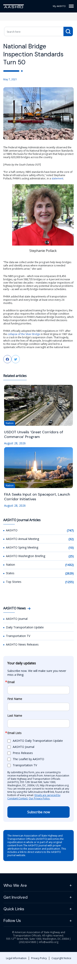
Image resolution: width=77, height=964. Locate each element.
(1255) (69, 582)
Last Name (14, 715)
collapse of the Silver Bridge (24, 334)
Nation (10, 564)
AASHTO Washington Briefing (25, 556)
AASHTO (11, 530)
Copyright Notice (61, 958)
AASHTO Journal (17, 619)
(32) (71, 539)
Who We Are (15, 885)
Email (11, 682)
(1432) (69, 565)
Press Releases (23, 753)
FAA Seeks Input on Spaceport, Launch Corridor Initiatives (37, 497)
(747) (70, 530)
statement (57, 178)
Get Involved (15, 897)
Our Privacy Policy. (39, 798)
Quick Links (13, 908)
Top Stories (13, 582)
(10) (71, 548)
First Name (14, 698)
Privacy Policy (39, 958)
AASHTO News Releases (22, 644)
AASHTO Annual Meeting (22, 539)
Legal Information (16, 958)
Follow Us (12, 920)
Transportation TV (18, 636)
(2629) (69, 573)
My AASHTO (59, 6)
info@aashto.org (48, 942)
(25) (71, 556)
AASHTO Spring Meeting (22, 547)
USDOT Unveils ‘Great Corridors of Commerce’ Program (33, 434)
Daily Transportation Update (25, 627)
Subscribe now (38, 812)
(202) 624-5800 (27, 942)
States (10, 573)
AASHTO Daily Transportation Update (38, 741)
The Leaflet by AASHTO (28, 759)
